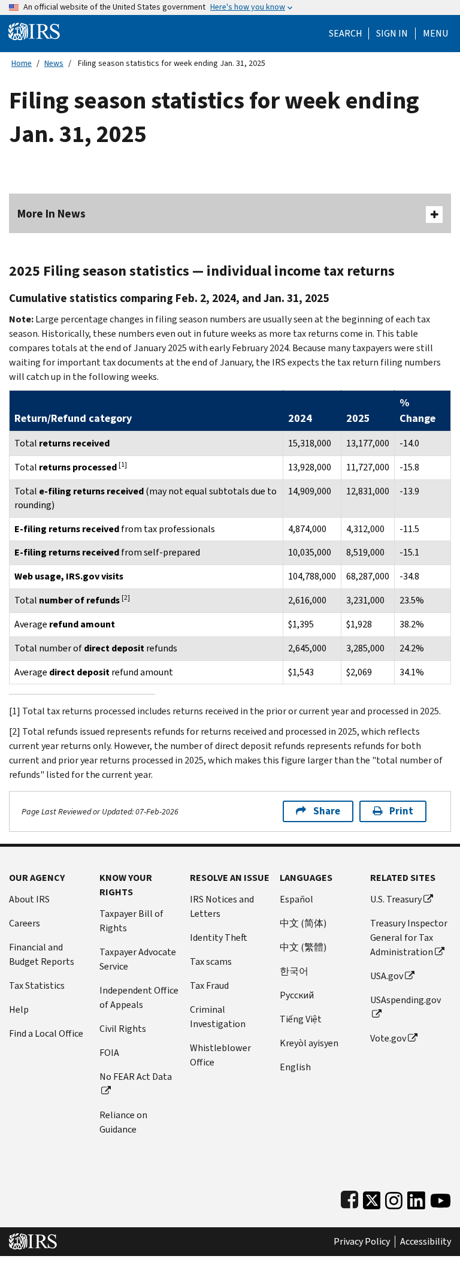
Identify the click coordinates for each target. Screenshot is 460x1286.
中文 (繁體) (303, 947)
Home (21, 63)
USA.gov (386, 976)
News (53, 63)
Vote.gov (388, 1038)
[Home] (34, 31)
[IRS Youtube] (440, 1197)
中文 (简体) (303, 923)
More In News (51, 213)
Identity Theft (218, 937)
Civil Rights (122, 1028)
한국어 (294, 971)
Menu (435, 34)
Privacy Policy (362, 1242)
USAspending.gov (405, 1000)
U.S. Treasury (396, 899)
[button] (392, 34)
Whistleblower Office (220, 1055)
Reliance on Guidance (123, 1122)
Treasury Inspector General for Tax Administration (408, 937)
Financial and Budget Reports (41, 954)
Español (296, 899)
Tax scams (211, 961)
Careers (24, 923)
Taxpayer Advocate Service (137, 959)
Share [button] (326, 811)
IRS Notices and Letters (222, 906)
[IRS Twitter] (372, 1197)
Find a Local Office (46, 1033)
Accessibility (425, 1242)
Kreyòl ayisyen (309, 1043)
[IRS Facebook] (349, 1197)
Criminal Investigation (218, 1016)
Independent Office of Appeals (138, 997)
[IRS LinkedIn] (416, 1197)
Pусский (297, 995)
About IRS (29, 899)
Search (345, 34)
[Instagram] (393, 1197)
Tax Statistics (37, 985)
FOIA (109, 1052)
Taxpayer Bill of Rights (131, 920)
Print (401, 811)
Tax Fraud (209, 985)
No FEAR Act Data (135, 1076)
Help (19, 1009)
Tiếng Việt (301, 1019)
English (295, 1067)
